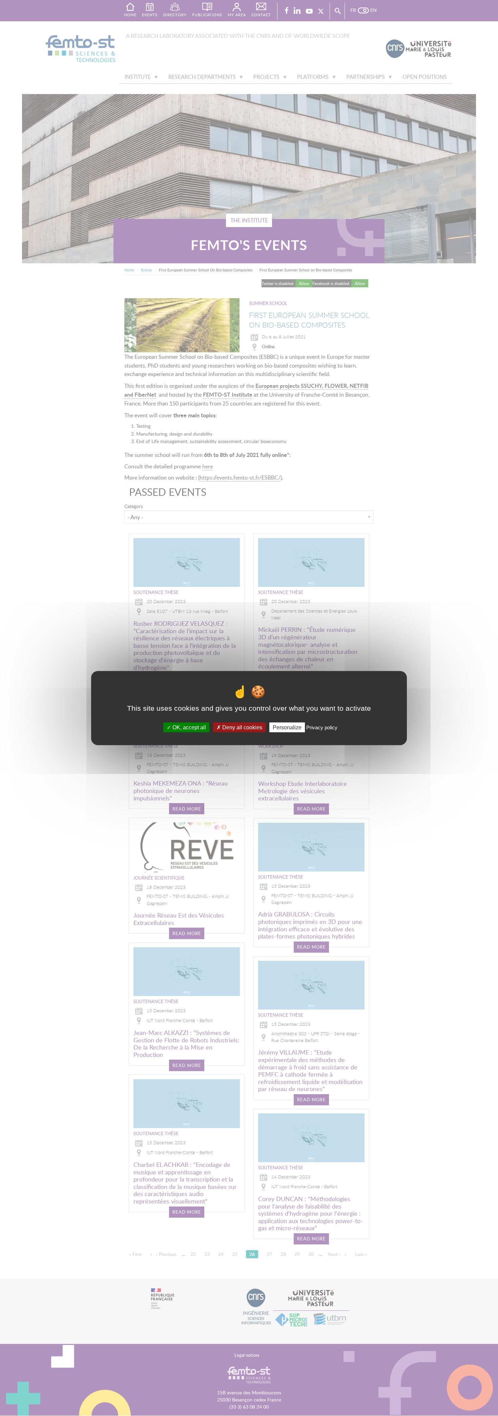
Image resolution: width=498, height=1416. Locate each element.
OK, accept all (188, 727)
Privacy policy (321, 727)
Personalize (287, 727)
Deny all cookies (241, 727)
